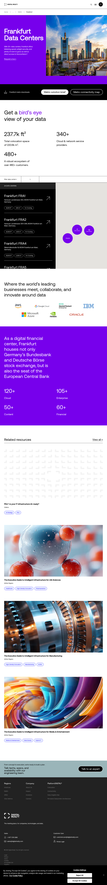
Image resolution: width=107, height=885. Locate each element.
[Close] (103, 875)
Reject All (79, 875)
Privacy (6, 857)
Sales (6, 833)
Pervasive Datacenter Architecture (59, 799)
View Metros (8, 799)
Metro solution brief (55, 92)
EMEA (6, 791)
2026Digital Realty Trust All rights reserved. (17, 850)
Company (30, 783)
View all (96, 439)
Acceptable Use (8, 862)
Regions (7, 783)
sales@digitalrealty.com (15, 841)
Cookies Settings (79, 870)
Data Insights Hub (53, 795)
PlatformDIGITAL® (55, 783)
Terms (6, 859)
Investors (29, 795)
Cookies (6, 860)
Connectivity (52, 791)
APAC (6, 795)
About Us (29, 787)
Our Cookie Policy (15, 876)
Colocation (51, 787)
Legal (5, 855)
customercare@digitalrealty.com (67, 837)
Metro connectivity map (86, 92)
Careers (28, 799)
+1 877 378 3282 (12, 837)
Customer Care (59, 833)
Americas (7, 787)
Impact (28, 791)
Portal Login (60, 841)
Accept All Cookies (80, 881)
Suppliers (6, 864)
